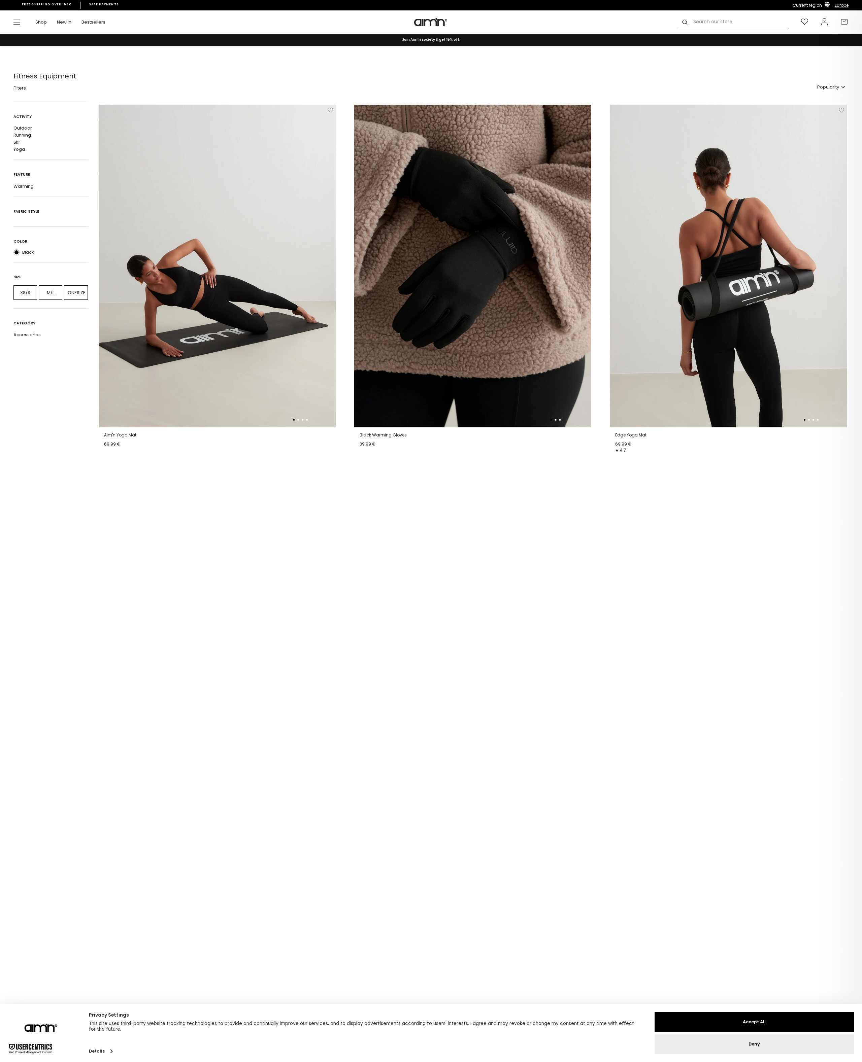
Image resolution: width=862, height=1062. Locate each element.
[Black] (16, 252)
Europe (842, 5)
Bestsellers (93, 22)
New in (64, 22)
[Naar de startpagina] (431, 22)
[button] (294, 420)
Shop (41, 22)
